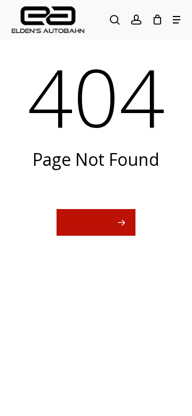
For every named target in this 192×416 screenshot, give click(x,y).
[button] (176, 19)
